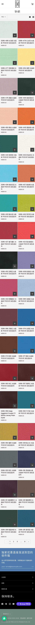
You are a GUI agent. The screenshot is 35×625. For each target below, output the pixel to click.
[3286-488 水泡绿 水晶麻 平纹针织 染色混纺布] (9, 29)
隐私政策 (23, 618)
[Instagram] (10, 604)
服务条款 (29, 618)
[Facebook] (2, 604)
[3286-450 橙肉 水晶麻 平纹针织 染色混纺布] (9, 116)
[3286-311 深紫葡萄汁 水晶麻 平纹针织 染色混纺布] (9, 489)
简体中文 (6, 614)
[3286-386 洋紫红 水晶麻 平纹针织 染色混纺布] (9, 317)
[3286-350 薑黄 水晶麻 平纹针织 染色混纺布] (9, 431)
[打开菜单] (4, 4)
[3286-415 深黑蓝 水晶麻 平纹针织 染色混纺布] (9, 260)
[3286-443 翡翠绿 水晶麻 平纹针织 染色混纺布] (9, 144)
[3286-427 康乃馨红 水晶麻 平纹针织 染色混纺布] (9, 230)
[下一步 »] (29, 541)
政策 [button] (3, 583)
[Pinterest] (6, 604)
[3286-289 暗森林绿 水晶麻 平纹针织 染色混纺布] (9, 518)
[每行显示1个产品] (30, 17)
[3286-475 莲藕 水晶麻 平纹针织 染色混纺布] (9, 86)
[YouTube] (13, 604)
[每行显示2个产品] (33, 17)
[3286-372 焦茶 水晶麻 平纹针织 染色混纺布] (9, 345)
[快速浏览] (15, 35)
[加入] (30, 566)
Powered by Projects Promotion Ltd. (16, 622)
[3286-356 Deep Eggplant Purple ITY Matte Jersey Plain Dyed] (9, 400)
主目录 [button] (4, 577)
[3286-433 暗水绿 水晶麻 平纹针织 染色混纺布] (9, 203)
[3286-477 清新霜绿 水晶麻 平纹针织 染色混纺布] (9, 57)
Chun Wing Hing (9, 618)
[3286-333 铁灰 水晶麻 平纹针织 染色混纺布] (9, 459)
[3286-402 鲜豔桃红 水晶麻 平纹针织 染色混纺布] (9, 287)
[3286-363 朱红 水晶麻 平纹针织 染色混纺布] (9, 372)
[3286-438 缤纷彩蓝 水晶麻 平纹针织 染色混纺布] (9, 173)
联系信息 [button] (4, 589)
